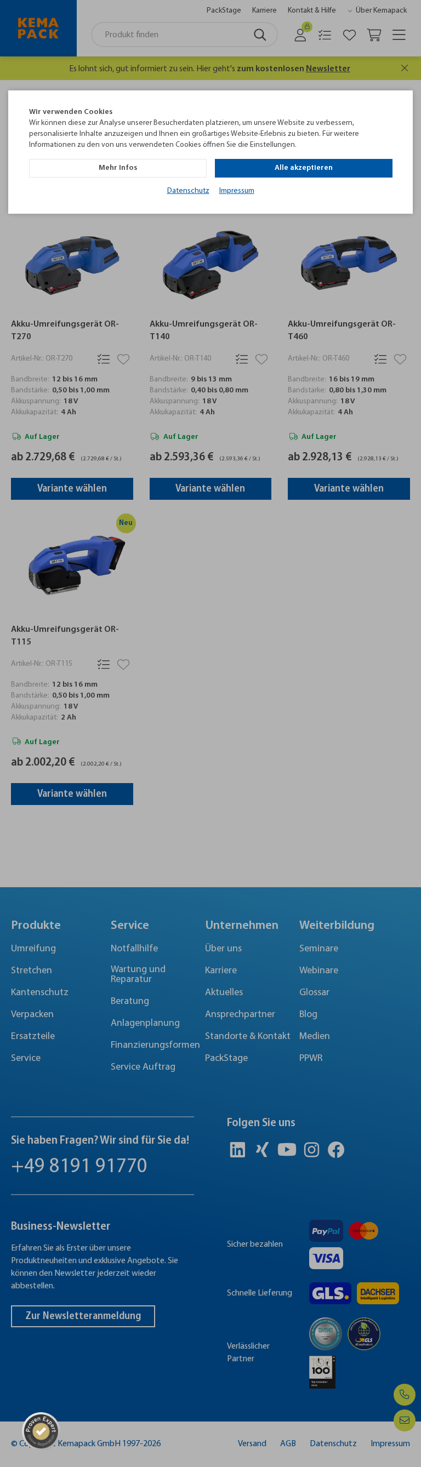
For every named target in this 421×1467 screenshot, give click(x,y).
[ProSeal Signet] (41, 1431)
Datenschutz (188, 191)
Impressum (236, 191)
